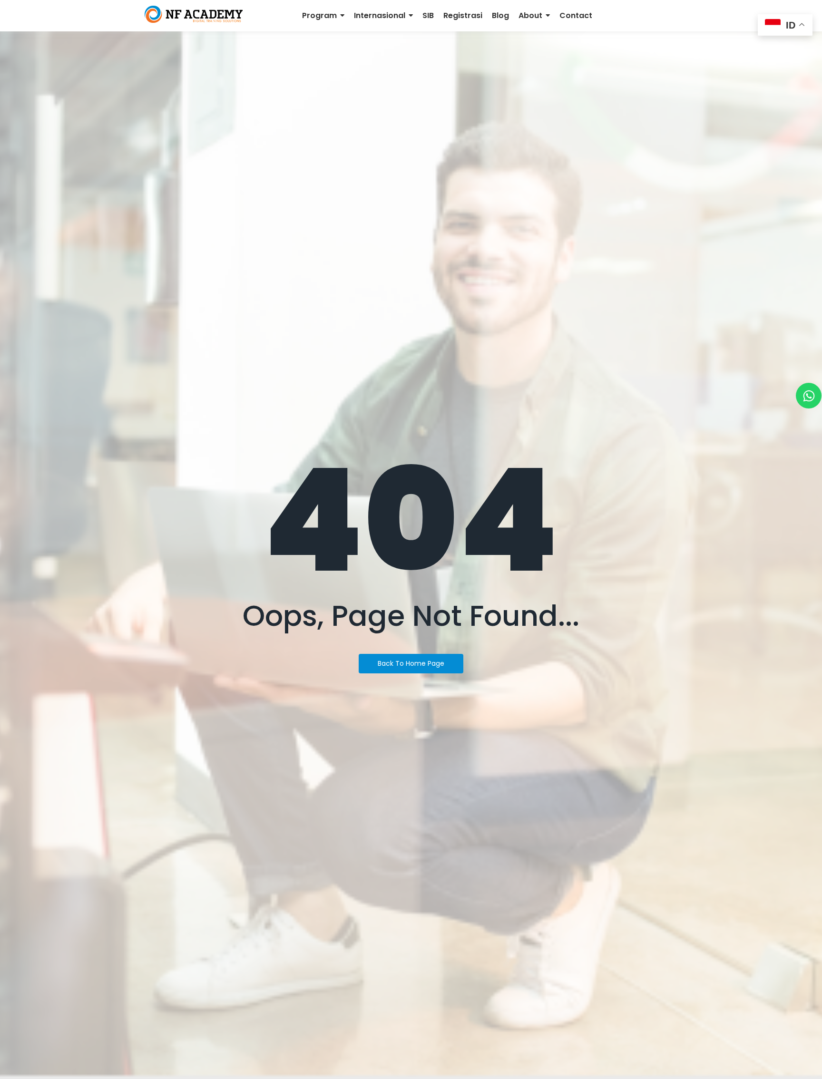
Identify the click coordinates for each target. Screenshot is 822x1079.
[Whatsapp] (809, 395)
